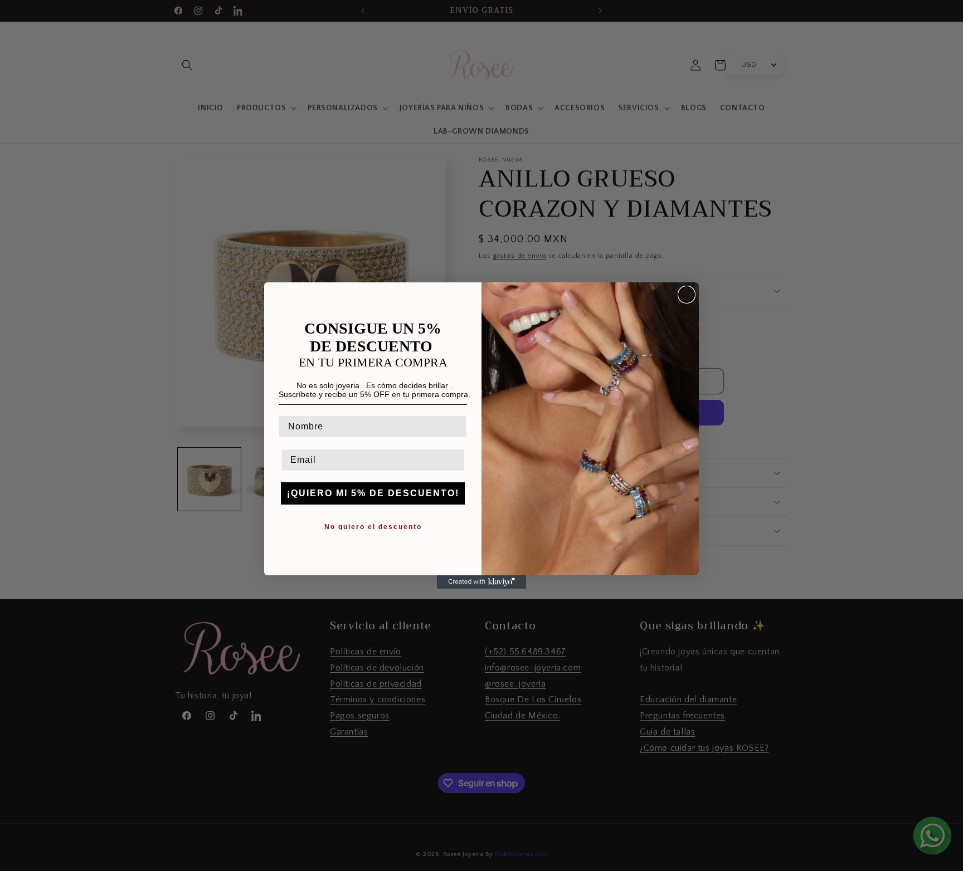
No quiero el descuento (373, 527)
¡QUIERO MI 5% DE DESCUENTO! (373, 493)
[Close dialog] (686, 294)
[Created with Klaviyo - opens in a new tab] (481, 582)
